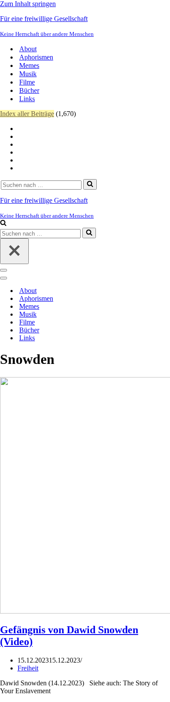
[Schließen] (14, 251)
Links (27, 98)
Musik (28, 74)
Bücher (29, 90)
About (28, 49)
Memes (29, 65)
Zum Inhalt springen (28, 3)
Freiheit (27, 668)
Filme (27, 82)
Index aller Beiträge (27, 113)
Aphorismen (36, 57)
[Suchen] (90, 184)
